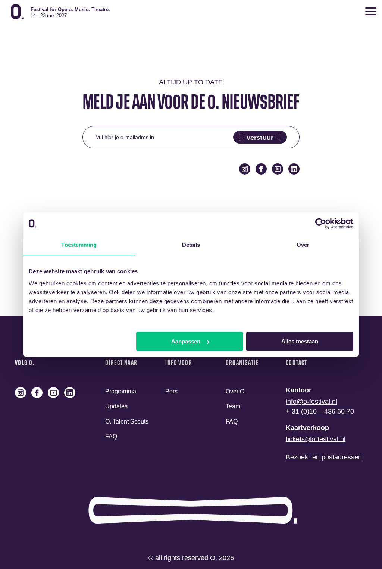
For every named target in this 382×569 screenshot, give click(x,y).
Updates (116, 406)
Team (233, 406)
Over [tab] (303, 245)
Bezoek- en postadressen (324, 457)
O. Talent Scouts (126, 421)
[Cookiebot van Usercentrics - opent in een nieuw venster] (320, 223)
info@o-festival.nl (311, 401)
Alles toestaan (299, 341)
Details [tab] (191, 245)
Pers (171, 391)
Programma (120, 391)
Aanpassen (185, 341)
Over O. (236, 391)
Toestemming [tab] (79, 245)
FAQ (111, 436)
